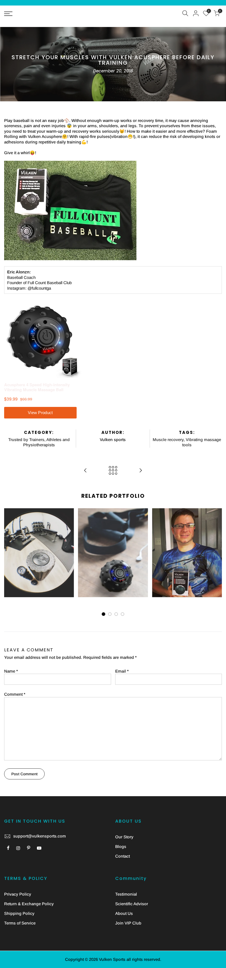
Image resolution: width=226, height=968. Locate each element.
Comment (14, 694)
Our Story (124, 836)
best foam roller (33, 525)
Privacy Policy (17, 894)
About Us (124, 913)
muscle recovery (39, 541)
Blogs (120, 846)
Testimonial (126, 894)
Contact (122, 856)
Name (11, 671)
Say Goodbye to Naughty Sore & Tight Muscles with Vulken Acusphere (113, 524)
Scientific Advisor (131, 903)
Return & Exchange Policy (29, 903)
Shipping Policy (19, 913)
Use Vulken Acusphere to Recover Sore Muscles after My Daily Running (187, 524)
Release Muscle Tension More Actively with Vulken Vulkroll (39, 512)
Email (122, 671)
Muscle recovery (168, 439)
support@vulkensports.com (39, 836)
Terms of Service (20, 923)
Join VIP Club (128, 923)
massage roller (51, 536)
